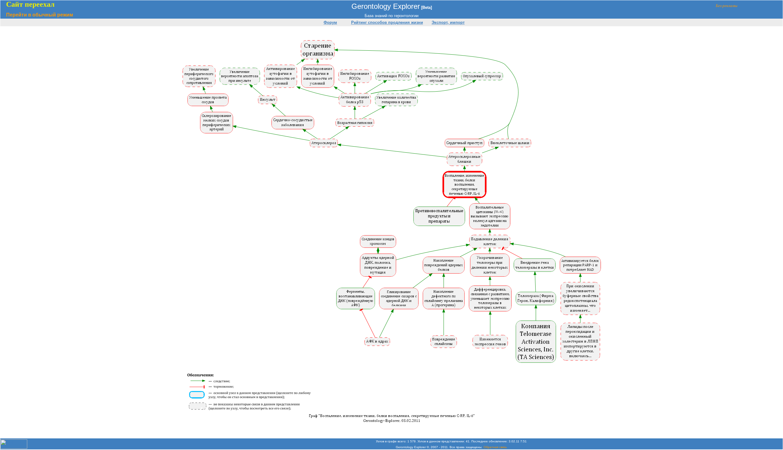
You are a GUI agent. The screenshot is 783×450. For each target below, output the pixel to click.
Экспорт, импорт (448, 22)
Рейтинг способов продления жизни (387, 22)
